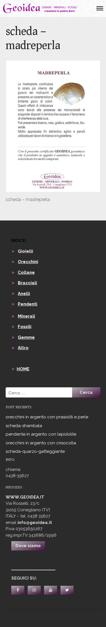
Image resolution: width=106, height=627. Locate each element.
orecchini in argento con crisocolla (41, 442)
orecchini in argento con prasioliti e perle (47, 417)
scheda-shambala (24, 425)
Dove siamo (28, 545)
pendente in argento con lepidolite (41, 434)
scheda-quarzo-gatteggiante (35, 451)
